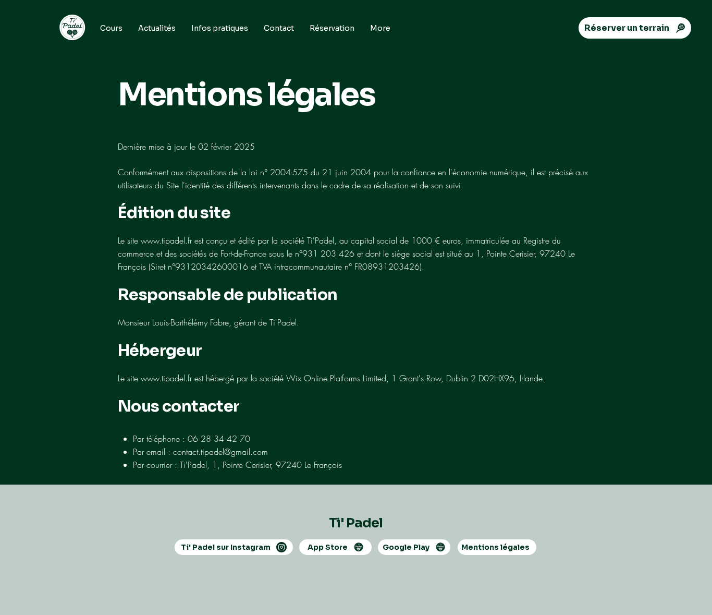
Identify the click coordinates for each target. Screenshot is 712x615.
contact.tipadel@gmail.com (220, 451)
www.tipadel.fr (166, 240)
